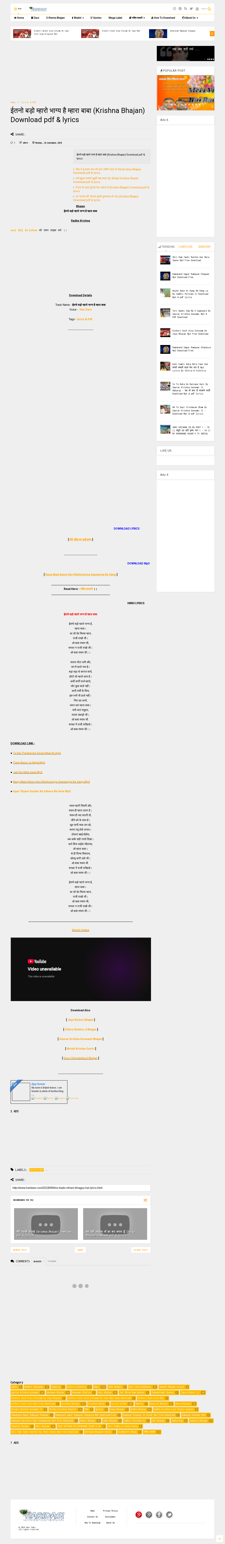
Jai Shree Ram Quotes (132, 1392)
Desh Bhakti (115, 1386)
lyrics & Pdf (28, 102)
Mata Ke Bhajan (158, 1403)
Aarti (14, 1386)
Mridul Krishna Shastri (62, 1409)
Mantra (139, 1403)
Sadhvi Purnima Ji (134, 1420)
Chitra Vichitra (76, 1386)
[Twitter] (191, 9)
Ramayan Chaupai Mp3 (193, 1415)
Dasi (36, 17)
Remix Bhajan (57, 17)
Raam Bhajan (117, 1409)
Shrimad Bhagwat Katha (98, 1432)
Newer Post (20, 1250)
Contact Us (92, 1517)
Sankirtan (177, 1420)
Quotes (97, 17)
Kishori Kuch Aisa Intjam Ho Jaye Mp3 (121, 31)
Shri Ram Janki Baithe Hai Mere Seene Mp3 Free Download (44, 1432)
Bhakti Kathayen (34, 1386)
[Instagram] (174, 9)
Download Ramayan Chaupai (182, 31)
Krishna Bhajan (70, 1403)
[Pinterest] (180, 9)
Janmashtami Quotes (163, 1392)
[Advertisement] (81, 70)
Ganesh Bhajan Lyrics (171, 1386)
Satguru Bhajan (198, 1420)
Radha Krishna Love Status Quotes (173, 1409)
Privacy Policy (110, 1511)
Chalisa (56, 1386)
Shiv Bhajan (42, 1426)
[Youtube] (197, 9)
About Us (190, 17)
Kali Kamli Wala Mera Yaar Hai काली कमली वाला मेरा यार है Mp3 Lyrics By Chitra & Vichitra (190, 367)
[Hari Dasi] (38, 10)
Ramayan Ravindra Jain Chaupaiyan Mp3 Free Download (42, 1420)
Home (20, 17)
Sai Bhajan (158, 1420)
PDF (86, 1409)
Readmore (186, 100)
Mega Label (115, 17)
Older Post (141, 1250)
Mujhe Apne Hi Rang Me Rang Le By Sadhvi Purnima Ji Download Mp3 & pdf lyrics (190, 293)
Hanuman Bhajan (55, 1392)
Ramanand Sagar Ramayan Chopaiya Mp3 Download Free (86, 1415)
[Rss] (185, 9)
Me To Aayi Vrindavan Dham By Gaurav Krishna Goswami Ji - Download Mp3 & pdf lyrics (189, 410)
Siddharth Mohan (127, 1432)
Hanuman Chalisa (81, 1392)
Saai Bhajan (110, 1420)
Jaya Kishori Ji (190, 1392)
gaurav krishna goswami (24, 1392)
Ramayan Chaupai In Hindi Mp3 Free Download (149, 1415)
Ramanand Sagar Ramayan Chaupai (29, 1415)
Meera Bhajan (183, 1403)
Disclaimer (110, 1517)
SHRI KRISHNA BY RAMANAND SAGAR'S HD (79, 1426)
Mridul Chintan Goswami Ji (26, 1409)
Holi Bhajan (104, 1392)
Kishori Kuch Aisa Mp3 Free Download (32, 1403)
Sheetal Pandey (20, 1426)
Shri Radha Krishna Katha (122, 1426)
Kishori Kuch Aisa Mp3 (151, 1398)
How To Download (164, 17)
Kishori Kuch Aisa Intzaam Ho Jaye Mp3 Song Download (99, 1398)
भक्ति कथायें (136, 17)
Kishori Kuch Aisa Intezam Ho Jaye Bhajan (36, 1398)
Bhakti (77, 17)
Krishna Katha (96, 1403)
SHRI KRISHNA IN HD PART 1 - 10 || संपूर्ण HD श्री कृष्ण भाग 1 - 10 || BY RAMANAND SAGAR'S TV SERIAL (191, 430)
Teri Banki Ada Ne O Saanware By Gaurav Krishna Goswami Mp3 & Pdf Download (191, 313)
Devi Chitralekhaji (140, 1386)
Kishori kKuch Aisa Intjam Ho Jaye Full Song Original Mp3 (51, 32)
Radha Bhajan (138, 1409)
